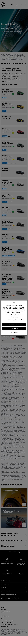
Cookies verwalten (14, 332)
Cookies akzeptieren (14, 324)
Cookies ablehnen (14, 328)
